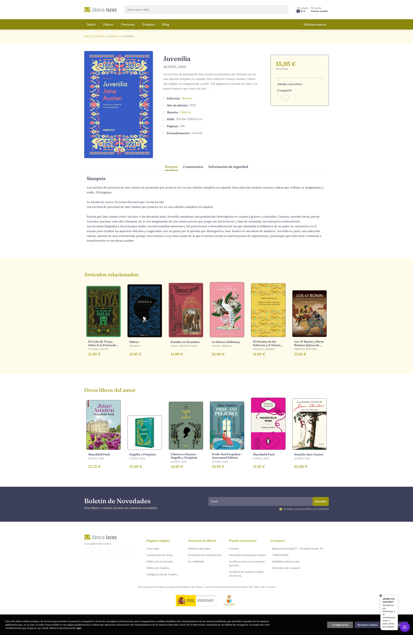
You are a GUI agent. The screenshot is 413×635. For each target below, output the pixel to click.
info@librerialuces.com (285, 561)
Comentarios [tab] (193, 167)
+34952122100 (280, 555)
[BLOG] (113, 551)
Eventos (234, 548)
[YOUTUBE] (122, 551)
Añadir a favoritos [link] (289, 84)
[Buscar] (283, 9)
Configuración (340, 624)
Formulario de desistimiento (205, 555)
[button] (302, 9)
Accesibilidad (196, 561)
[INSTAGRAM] (96, 551)
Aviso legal (152, 548)
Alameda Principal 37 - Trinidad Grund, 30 (297, 548)
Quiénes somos (315, 24)
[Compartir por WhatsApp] (293, 98)
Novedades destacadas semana (247, 555)
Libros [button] (108, 24)
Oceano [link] (186, 98)
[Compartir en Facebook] (279, 98)
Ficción (100, 36)
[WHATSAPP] (130, 551)
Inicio (88, 36)
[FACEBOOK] (87, 551)
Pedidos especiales (199, 548)
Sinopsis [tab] (171, 167)
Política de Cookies (157, 567)
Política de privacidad (159, 561)
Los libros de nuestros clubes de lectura (246, 573)
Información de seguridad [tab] (228, 167)
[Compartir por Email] (300, 98)
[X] (105, 551)
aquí (79, 628)
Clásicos (113, 36)
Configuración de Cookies (161, 574)
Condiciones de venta (159, 555)
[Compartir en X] (286, 98)
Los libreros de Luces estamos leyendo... (247, 563)
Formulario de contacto (286, 567)
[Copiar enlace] (307, 98)
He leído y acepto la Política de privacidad (306, 509)
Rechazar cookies (368, 624)
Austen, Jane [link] (174, 67)
